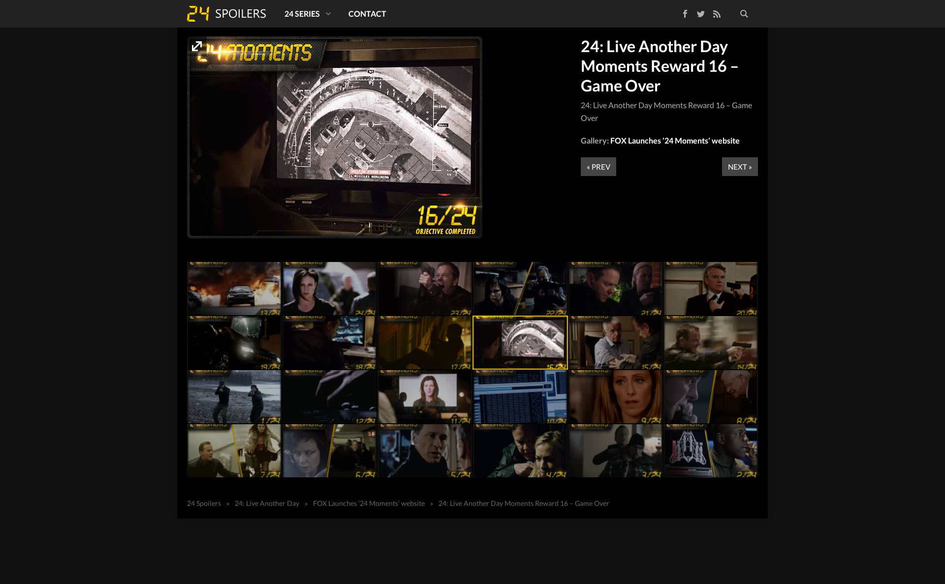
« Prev (598, 166)
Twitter (701, 14)
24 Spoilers (226, 14)
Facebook (678, 12)
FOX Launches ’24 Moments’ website (675, 140)
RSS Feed (716, 14)
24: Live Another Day (267, 503)
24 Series (302, 13)
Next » (740, 166)
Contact (367, 13)
